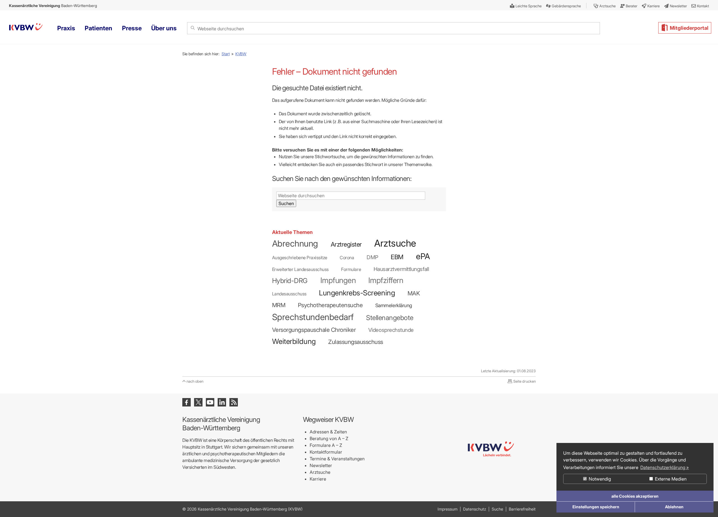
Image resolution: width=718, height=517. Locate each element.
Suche (497, 509)
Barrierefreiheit (522, 509)
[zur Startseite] (491, 479)
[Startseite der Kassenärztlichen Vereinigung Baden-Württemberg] (25, 27)
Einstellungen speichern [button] (595, 506)
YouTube (210, 402)
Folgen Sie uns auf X (198, 402)
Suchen (286, 203)
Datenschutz (474, 509)
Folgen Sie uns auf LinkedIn (222, 402)
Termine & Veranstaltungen (337, 458)
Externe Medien (670, 479)
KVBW (240, 53)
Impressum (447, 509)
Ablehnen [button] (674, 506)
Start (225, 53)
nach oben (195, 381)
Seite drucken (524, 381)
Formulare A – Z (326, 445)
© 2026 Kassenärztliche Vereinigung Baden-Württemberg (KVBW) (242, 509)
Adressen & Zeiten (328, 432)
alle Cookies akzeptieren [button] (635, 496)
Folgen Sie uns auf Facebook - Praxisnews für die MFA (186, 402)
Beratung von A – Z (329, 438)
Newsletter (321, 465)
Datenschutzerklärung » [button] (664, 467)
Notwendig (599, 479)
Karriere (318, 479)
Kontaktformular (326, 452)
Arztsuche (320, 472)
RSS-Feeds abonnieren (233, 402)
